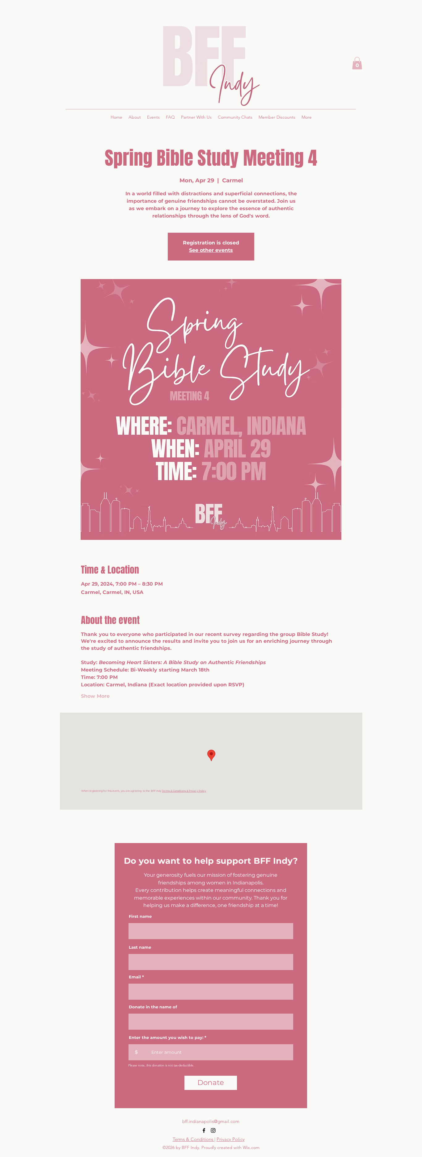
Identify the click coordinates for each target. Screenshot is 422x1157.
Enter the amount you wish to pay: (166, 1038)
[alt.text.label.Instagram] (213, 1130)
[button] (357, 63)
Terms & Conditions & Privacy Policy (184, 790)
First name (140, 916)
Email (135, 977)
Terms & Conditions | (194, 1139)
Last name (140, 947)
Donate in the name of (153, 1007)
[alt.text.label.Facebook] (204, 1130)
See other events (211, 250)
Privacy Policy (231, 1139)
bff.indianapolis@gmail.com (210, 1121)
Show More (95, 696)
